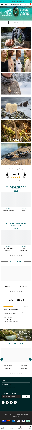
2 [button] (14, 24)
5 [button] (19, 24)
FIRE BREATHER (8, 248)
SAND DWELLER (24, 284)
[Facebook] (3, 402)
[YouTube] (11, 402)
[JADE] (16, 38)
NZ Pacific (8, 208)
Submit (26, 396)
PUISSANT (8, 284)
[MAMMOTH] (16, 108)
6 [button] (21, 217)
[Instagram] (7, 402)
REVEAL (16, 22)
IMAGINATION (8, 366)
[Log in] (26, 4)
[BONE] (16, 84)
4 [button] (17, 24)
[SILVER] (16, 154)
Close (30, 1)
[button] (23, 181)
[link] (11, 428)
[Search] (6, 4)
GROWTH (24, 210)
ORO (23, 248)
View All (16, 190)
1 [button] (12, 24)
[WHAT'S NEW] (16, 61)
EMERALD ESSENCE (8, 210)
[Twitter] (15, 402)
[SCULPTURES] (16, 131)
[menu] (2, 4)
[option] (16, 16)
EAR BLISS (24, 366)
